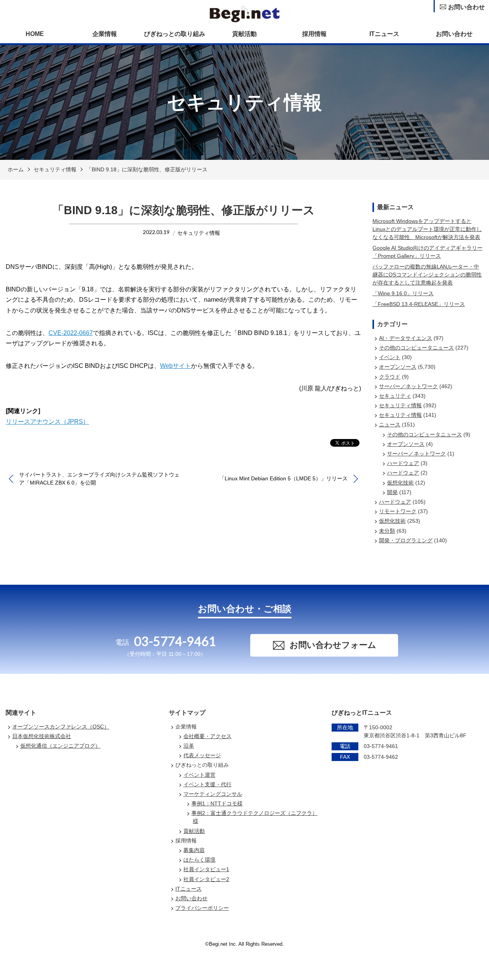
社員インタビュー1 (206, 869)
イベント (389, 357)
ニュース (389, 424)
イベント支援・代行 (207, 784)
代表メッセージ (202, 755)
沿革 (188, 746)
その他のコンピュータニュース (416, 348)
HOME (35, 34)
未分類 (387, 531)
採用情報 (314, 34)
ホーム (16, 169)
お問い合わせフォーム (333, 645)
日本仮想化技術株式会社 (41, 736)
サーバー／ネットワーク (408, 386)
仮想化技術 (400, 483)
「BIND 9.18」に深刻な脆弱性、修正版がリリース (146, 169)
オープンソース (397, 367)
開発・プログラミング (405, 540)
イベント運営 (199, 775)
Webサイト (175, 366)
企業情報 (104, 34)
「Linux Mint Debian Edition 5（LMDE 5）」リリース (283, 478)
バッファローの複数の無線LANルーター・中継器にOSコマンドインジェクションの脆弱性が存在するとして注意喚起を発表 (427, 274)
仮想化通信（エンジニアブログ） (60, 746)
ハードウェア (403, 463)
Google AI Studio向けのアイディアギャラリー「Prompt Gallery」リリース (427, 252)
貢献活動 (244, 34)
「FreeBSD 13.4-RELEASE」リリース (418, 304)
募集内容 (194, 850)
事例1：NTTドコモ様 (217, 803)
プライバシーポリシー (202, 908)
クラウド (389, 377)
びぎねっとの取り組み (174, 34)
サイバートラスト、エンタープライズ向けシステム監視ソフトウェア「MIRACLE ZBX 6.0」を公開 (99, 479)
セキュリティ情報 (55, 169)
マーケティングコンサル (212, 794)
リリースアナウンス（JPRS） (47, 421)
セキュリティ (395, 396)
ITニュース (384, 34)
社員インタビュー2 (206, 879)
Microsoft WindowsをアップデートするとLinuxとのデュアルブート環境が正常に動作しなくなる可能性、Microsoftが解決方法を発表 (427, 229)
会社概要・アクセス (207, 736)
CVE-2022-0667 (71, 333)
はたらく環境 (199, 860)
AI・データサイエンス (405, 338)
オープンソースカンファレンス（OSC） (60, 727)
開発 (392, 492)
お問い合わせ (454, 34)
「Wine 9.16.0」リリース (403, 293)
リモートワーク (397, 511)
